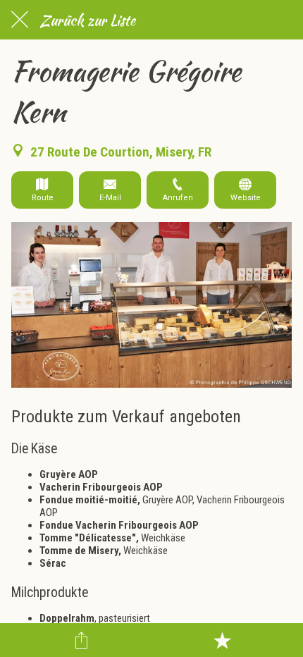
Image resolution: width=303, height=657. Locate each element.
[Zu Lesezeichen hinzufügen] (222, 640)
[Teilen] (82, 640)
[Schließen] (19, 19)
